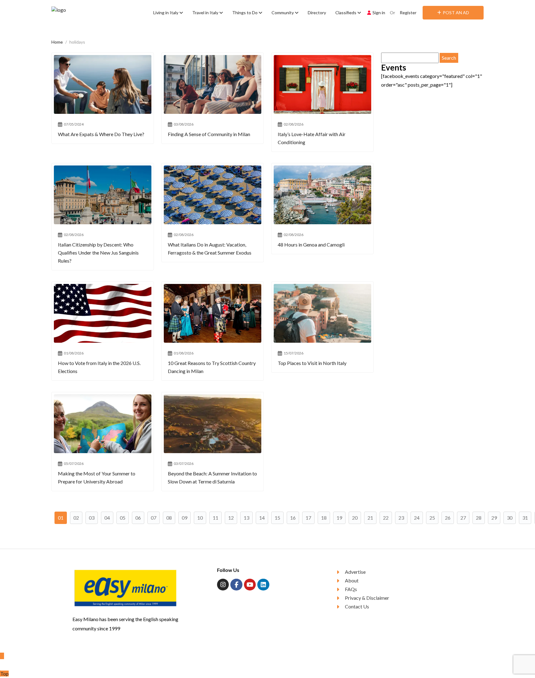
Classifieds (346, 12)
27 (463, 518)
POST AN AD (456, 12)
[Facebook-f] (236, 584)
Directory (317, 12)
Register (408, 12)
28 (478, 518)
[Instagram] (223, 584)
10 (200, 518)
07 (153, 518)
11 (215, 518)
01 (60, 518)
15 (277, 518)
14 (262, 518)
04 (107, 518)
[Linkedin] (263, 584)
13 (246, 518)
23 (401, 518)
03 (91, 518)
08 (169, 518)
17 (308, 518)
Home (57, 42)
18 (324, 518)
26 (447, 518)
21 (370, 518)
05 (122, 518)
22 (386, 518)
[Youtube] (250, 584)
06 (138, 518)
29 (494, 518)
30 (509, 518)
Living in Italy (166, 12)
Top (4, 673)
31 (525, 518)
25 (432, 518)
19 (339, 518)
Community (283, 12)
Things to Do (245, 12)
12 (231, 518)
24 (417, 518)
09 (184, 518)
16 (293, 518)
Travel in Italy (205, 12)
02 (76, 518)
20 (355, 518)
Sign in (378, 12)
